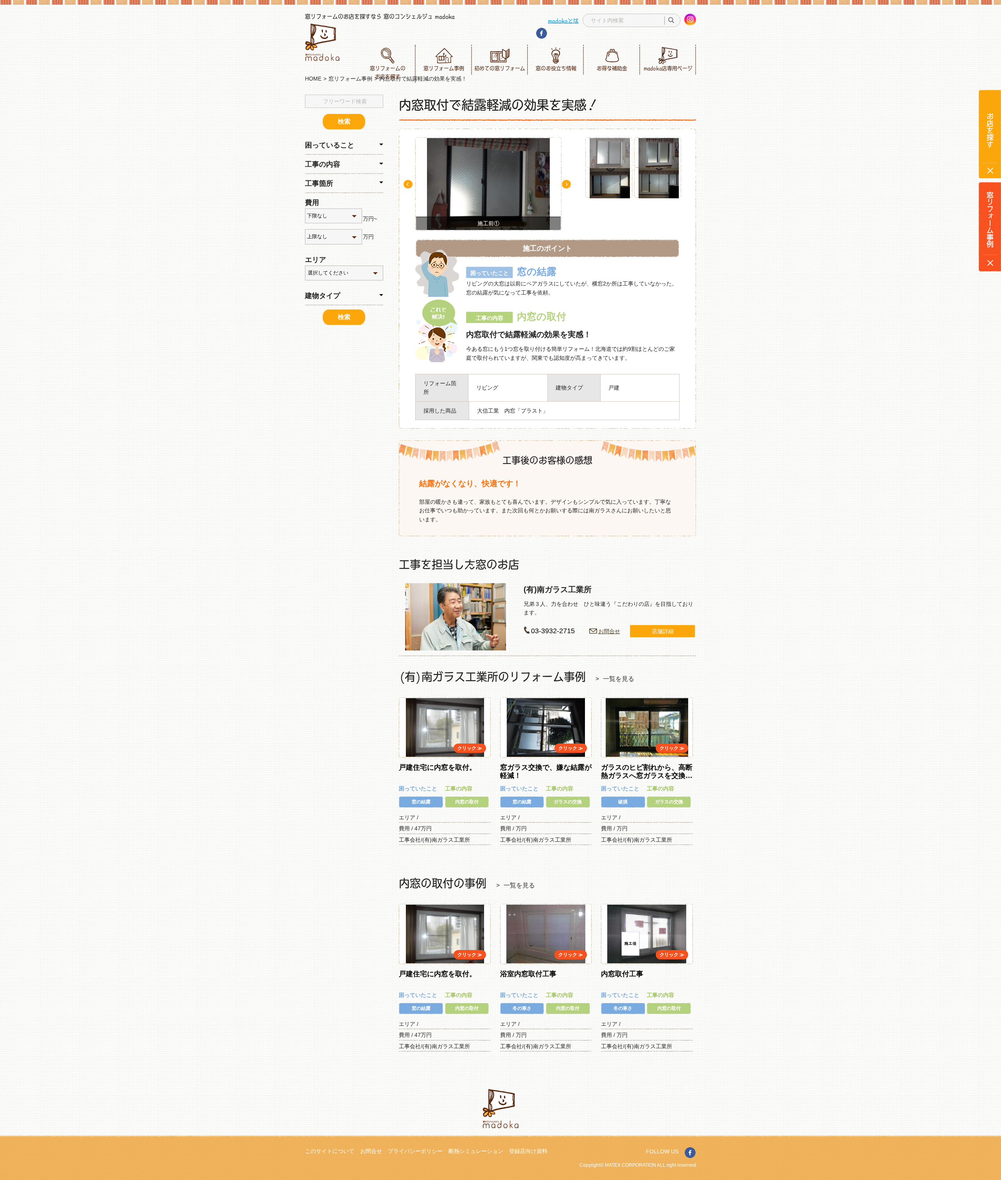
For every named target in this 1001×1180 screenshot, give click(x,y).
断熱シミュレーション (475, 1151)
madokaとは (563, 20)
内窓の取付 (467, 802)
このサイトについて (329, 1151)
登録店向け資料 (528, 1151)
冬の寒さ (522, 1008)
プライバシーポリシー (415, 1151)
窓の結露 (421, 802)
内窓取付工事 (622, 974)
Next (566, 184)
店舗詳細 (663, 631)
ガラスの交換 (568, 802)
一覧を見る (618, 678)
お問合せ (609, 631)
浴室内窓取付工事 (528, 974)
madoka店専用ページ (668, 68)
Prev (408, 184)
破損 (623, 802)
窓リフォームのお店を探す (387, 72)
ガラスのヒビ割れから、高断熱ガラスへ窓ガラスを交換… (646, 771)
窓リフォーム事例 (443, 68)
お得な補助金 (612, 68)
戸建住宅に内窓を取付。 (437, 767)
